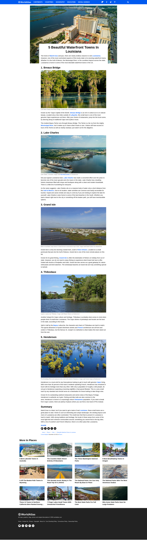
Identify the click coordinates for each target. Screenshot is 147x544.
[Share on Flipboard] (42, 428)
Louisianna (96, 56)
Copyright (36, 521)
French (80, 327)
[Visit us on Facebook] (23, 525)
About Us (42, 521)
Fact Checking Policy (51, 521)
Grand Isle (63, 258)
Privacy (31, 521)
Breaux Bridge (75, 113)
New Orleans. (83, 250)
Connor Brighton (44, 434)
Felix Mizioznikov (65, 174)
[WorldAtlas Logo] (25, 2)
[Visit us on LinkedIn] (33, 525)
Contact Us (25, 521)
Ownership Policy (73, 521)
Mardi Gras (54, 56)
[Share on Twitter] (48, 428)
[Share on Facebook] (45, 428)
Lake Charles (68, 178)
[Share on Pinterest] (52, 428)
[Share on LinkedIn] (55, 428)
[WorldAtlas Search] (128, 2)
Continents (38, 2)
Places (60, 434)
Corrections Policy (62, 521)
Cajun (99, 382)
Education (71, 2)
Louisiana (83, 410)
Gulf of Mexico (48, 190)
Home (19, 521)
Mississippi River (47, 125)
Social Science (84, 2)
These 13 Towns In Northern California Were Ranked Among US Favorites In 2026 (30, 504)
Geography (60, 2)
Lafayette (73, 115)
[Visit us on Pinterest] (29, 525)
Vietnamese (78, 399)
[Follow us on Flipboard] (19, 525)
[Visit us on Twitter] (26, 525)
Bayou (55, 325)
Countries (49, 2)
